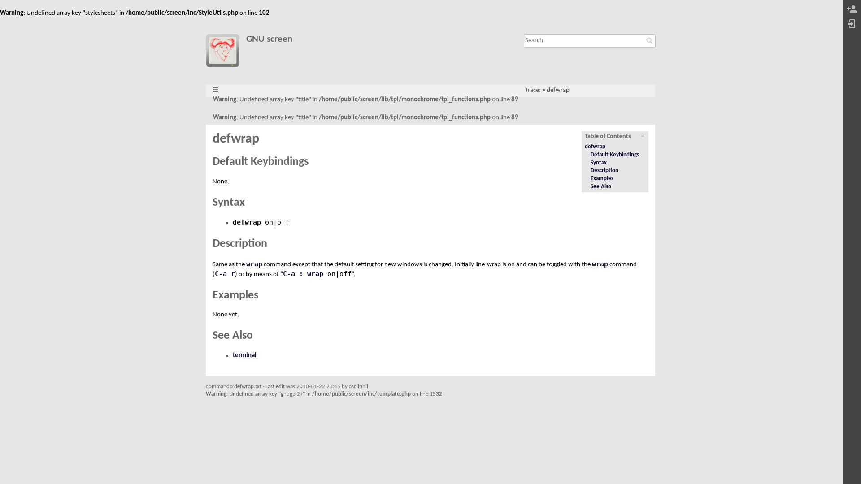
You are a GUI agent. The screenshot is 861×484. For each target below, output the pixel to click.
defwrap (558, 90)
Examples (602, 179)
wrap (254, 264)
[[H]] (226, 52)
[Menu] (215, 90)
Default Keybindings (615, 155)
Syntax (599, 163)
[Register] (852, 9)
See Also (601, 187)
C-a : (293, 274)
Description (604, 170)
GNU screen (269, 39)
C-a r (225, 274)
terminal (245, 355)
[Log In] (852, 24)
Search (651, 41)
